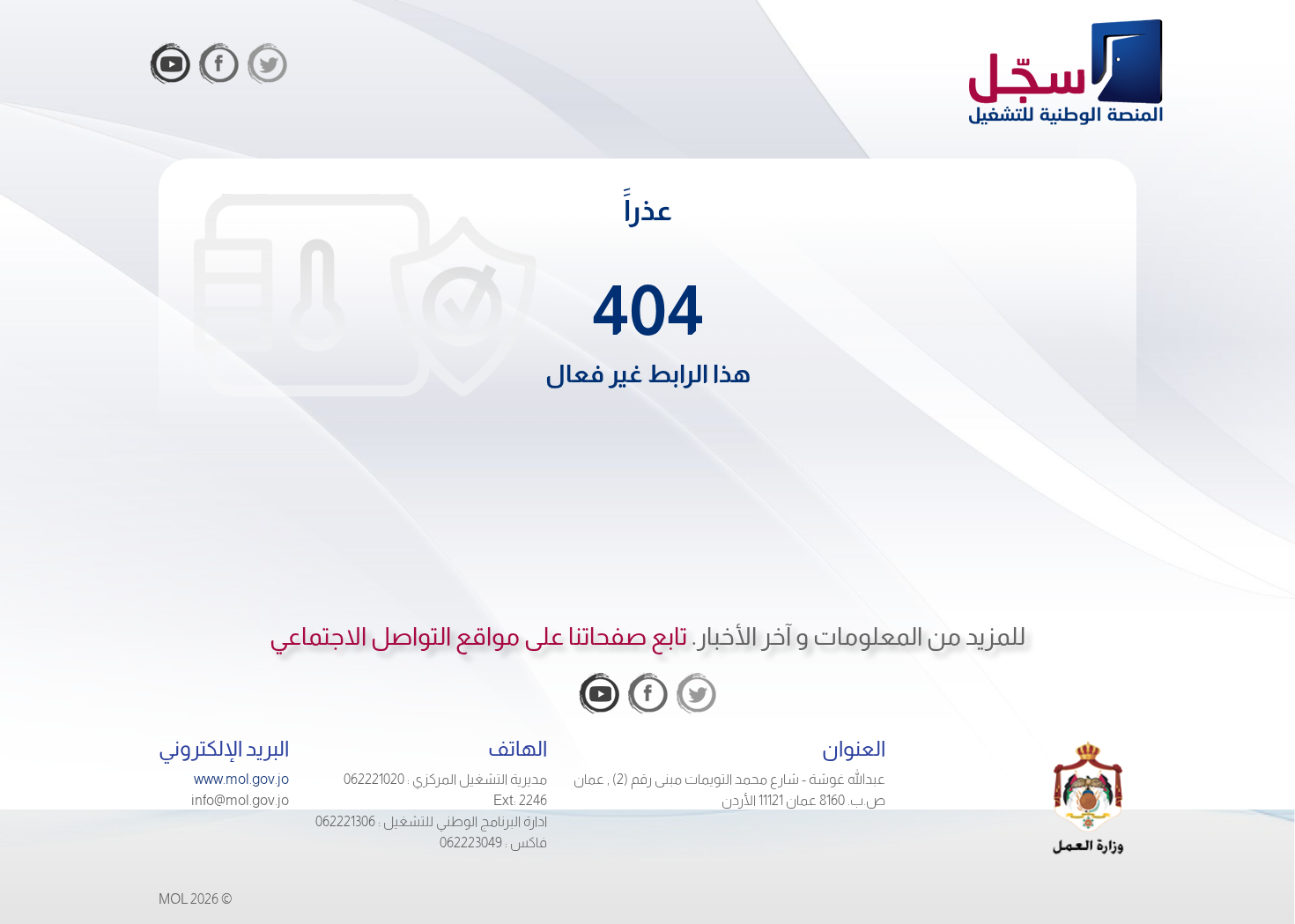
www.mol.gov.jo (241, 779)
